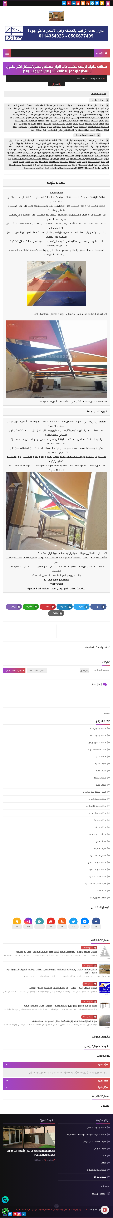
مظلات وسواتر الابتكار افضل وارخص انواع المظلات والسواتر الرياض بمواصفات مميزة (51, 1209)
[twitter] (64, 3)
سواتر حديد (101, 785)
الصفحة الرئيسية (99, 1194)
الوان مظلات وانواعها (85, 135)
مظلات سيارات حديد (97, 869)
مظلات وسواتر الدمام (97, 735)
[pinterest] (69, 3)
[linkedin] (74, 3)
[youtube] (78, 3)
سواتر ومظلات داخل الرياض (94, 1141)
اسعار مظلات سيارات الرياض (94, 792)
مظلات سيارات (100, 1177)
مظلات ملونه (97, 100)
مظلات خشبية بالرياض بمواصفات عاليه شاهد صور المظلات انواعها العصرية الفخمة (56, 951)
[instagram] (19, 1214)
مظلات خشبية (100, 778)
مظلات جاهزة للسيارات (96, 806)
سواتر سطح (101, 841)
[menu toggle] (108, 3)
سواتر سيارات (100, 848)
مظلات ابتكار (70, 588)
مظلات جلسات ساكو (97, 813)
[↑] (56, 1206)
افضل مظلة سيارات (97, 855)
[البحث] (5, 3)
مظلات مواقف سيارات (96, 1170)
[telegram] (92, 3)
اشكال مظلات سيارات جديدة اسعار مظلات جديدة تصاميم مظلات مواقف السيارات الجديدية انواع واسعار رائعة (51, 971)
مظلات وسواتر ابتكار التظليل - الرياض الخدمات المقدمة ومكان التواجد (63, 988)
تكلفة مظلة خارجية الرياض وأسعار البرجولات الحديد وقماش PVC (31, 1152)
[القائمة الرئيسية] (7, 53)
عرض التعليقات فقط (36, 670)
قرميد (103, 1156)
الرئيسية (100, 53)
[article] (31, 631)
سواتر (103, 1163)
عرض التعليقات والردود (13, 670)
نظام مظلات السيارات (97, 876)
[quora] (88, 3)
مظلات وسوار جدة (98, 728)
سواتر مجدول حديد (98, 898)
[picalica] (29, 1214)
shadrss (50, 1160)
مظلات (101, 206)
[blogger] (83, 3)
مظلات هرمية (100, 820)
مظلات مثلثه (100, 827)
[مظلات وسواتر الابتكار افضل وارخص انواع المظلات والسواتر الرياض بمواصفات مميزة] (56, 16)
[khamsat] (102, 3)
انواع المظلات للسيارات (96, 749)
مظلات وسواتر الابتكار (96, 1127)
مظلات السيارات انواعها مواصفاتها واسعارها (86, 1134)
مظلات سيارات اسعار (97, 862)
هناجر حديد (101, 771)
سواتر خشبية (100, 764)
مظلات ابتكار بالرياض (97, 742)
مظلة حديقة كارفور (97, 834)
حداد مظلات (101, 891)
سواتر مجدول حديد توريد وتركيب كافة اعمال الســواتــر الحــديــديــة (64, 1021)
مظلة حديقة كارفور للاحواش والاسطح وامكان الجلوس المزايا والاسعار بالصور (60, 1005)
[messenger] (97, 3)
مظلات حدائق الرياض (97, 799)
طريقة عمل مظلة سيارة (95, 883)
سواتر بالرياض (100, 1149)
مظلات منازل (100, 756)
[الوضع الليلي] (105, 1210)
